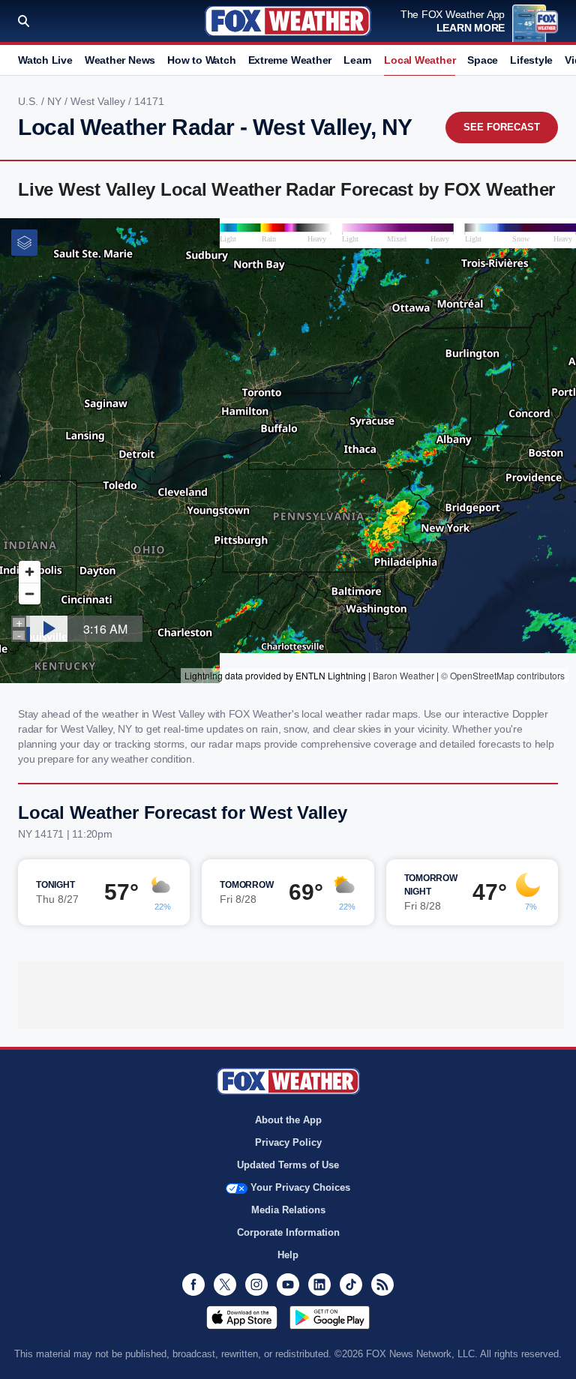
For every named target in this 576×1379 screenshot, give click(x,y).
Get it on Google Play (330, 1318)
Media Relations (288, 1210)
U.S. (29, 101)
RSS (382, 1284)
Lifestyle (531, 60)
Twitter (225, 1284)
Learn (358, 60)
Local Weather (419, 60)
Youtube (288, 1284)
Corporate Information (288, 1232)
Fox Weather (288, 21)
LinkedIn (319, 1284)
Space (482, 60)
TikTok (351, 1284)
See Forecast (502, 127)
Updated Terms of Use (288, 1165)
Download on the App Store (242, 1318)
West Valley (99, 101)
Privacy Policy (288, 1142)
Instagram (256, 1284)
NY (55, 101)
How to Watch (201, 60)
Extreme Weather (290, 60)
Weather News (120, 60)
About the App (288, 1120)
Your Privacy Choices (300, 1187)
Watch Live (45, 60)
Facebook (193, 1284)
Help (288, 1255)
